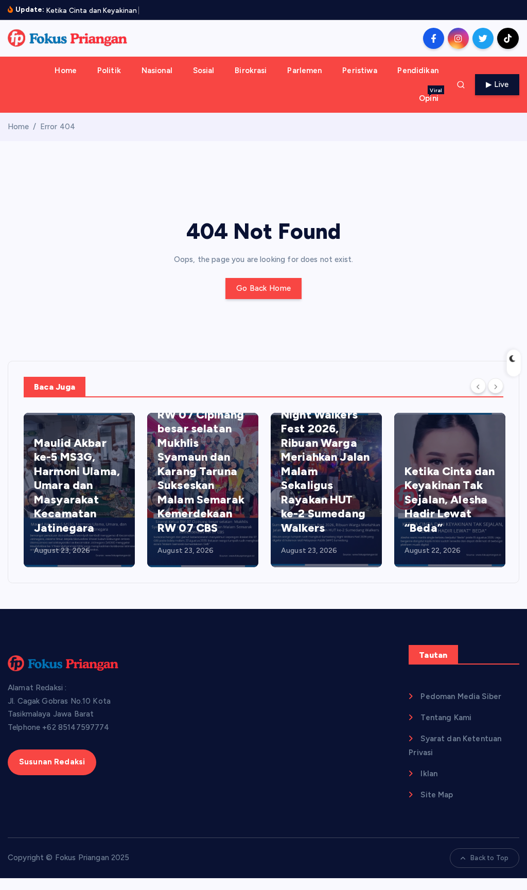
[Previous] (478, 386)
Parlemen (304, 70)
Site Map (436, 794)
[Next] (495, 386)
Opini (430, 95)
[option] (79, 490)
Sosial (204, 70)
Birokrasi (251, 70)
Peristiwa (359, 70)
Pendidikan (417, 70)
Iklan (428, 773)
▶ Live (497, 84)
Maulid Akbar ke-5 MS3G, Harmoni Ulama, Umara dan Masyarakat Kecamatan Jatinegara (77, 485)
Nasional (157, 70)
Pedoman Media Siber (460, 696)
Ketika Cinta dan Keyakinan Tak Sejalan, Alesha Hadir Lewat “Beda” (450, 499)
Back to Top (489, 858)
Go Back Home (263, 288)
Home (66, 70)
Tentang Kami (445, 717)
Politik (109, 70)
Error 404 (57, 126)
